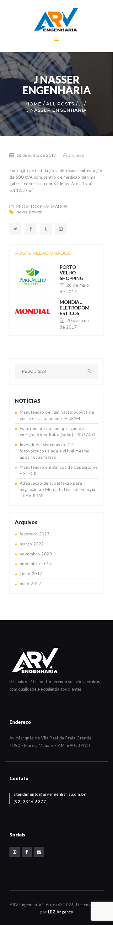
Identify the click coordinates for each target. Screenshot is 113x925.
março (32, 543)
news (22, 211)
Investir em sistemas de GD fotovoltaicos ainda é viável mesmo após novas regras (55, 451)
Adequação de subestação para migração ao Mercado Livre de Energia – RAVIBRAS (57, 489)
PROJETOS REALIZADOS (41, 206)
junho (31, 573)
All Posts (60, 104)
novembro (36, 553)
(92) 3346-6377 (29, 801)
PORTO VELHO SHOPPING (71, 272)
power (35, 211)
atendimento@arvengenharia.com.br (49, 794)
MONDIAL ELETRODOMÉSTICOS (74, 307)
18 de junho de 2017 (36, 155)
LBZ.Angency (60, 911)
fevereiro (35, 533)
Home (33, 104)
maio (30, 583)
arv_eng (75, 155)
